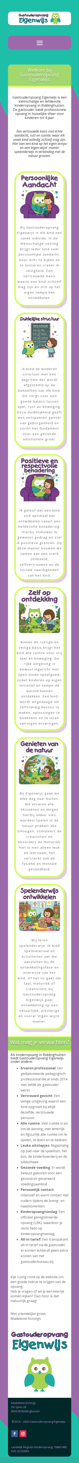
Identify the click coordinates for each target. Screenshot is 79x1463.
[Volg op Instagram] (23, 1433)
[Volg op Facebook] (14, 1433)
